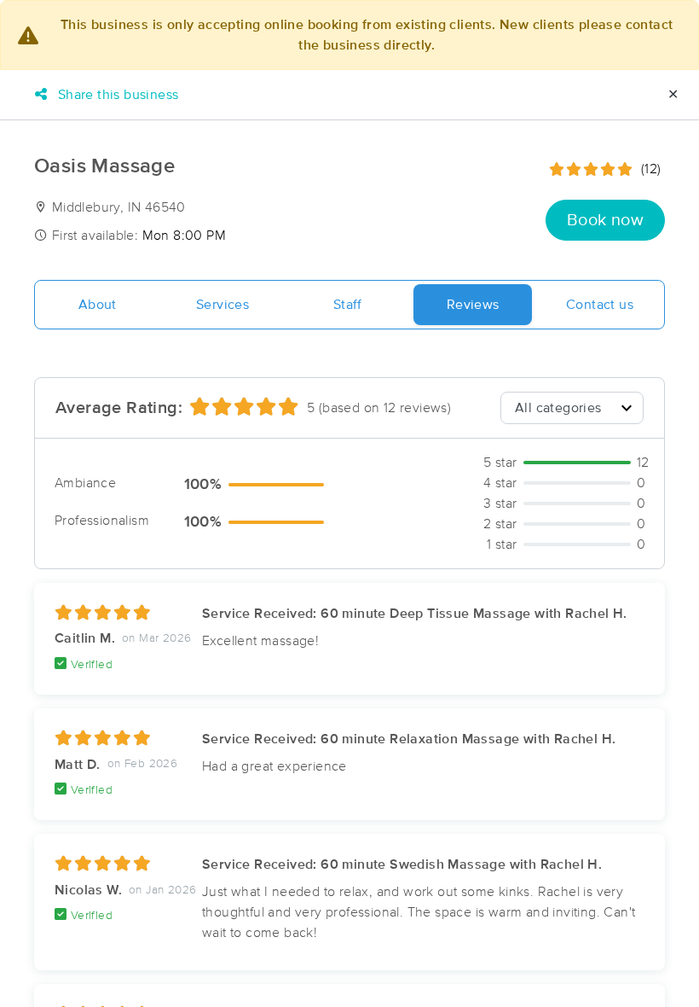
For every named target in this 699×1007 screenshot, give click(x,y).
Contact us (599, 304)
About (97, 304)
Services (222, 304)
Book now (605, 220)
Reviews (473, 304)
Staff (347, 304)
